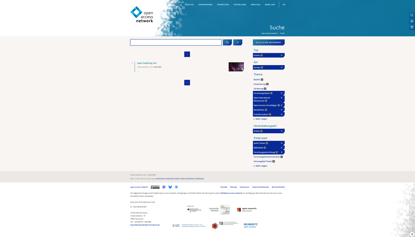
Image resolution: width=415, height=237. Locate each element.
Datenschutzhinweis (260, 187)
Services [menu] (255, 5)
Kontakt (224, 187)
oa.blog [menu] (189, 5)
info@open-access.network (231, 193)
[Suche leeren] (237, 42)
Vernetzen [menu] (223, 5)
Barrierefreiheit (278, 187)
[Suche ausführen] (227, 42)
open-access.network (269, 33)
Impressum (244, 187)
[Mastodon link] (164, 187)
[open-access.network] (141, 14)
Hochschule (160, 179)
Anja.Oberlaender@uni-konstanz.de (145, 225)
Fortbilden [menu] (240, 5)
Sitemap (233, 187)
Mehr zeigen (261, 119)
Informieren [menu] (206, 5)
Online (177, 179)
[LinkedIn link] (176, 187)
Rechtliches (190, 179)
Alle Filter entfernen (268, 42)
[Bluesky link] (170, 187)
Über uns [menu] (270, 5)
